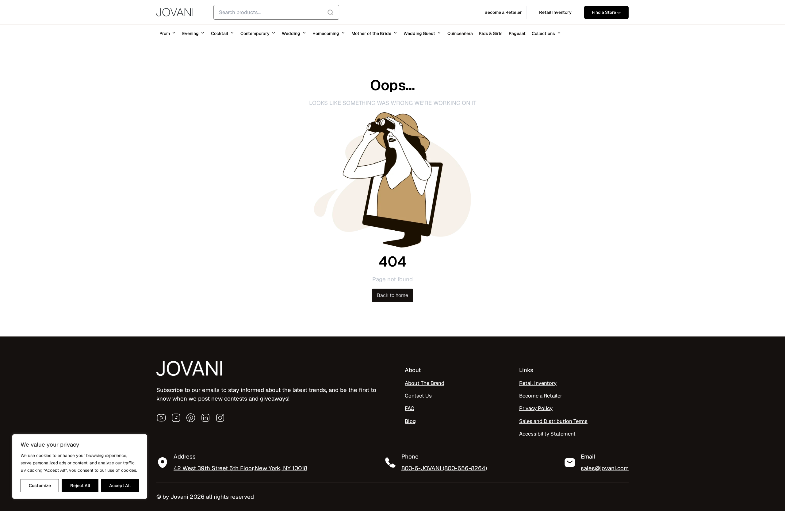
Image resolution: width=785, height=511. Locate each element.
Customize (40, 485)
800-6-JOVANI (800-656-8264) (444, 468)
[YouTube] (161, 418)
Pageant (517, 33)
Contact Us (418, 395)
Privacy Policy (536, 408)
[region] (79, 466)
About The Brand (424, 383)
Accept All (120, 485)
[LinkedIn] (205, 418)
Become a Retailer (540, 395)
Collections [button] (543, 33)
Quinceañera (460, 33)
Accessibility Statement (547, 433)
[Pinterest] (191, 418)
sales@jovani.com (605, 468)
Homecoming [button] (325, 33)
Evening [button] (190, 33)
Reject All (80, 485)
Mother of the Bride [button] (371, 33)
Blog (410, 421)
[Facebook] (176, 418)
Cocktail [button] (219, 33)
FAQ (409, 408)
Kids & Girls (491, 33)
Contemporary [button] (255, 33)
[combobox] (276, 12)
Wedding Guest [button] (419, 33)
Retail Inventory (538, 383)
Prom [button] (164, 33)
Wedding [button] (291, 33)
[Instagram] (220, 418)
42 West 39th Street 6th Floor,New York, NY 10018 (240, 468)
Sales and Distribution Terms (553, 421)
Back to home (392, 295)
